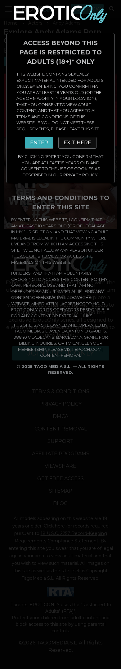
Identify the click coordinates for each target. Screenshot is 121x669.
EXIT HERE (77, 143)
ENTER (39, 143)
